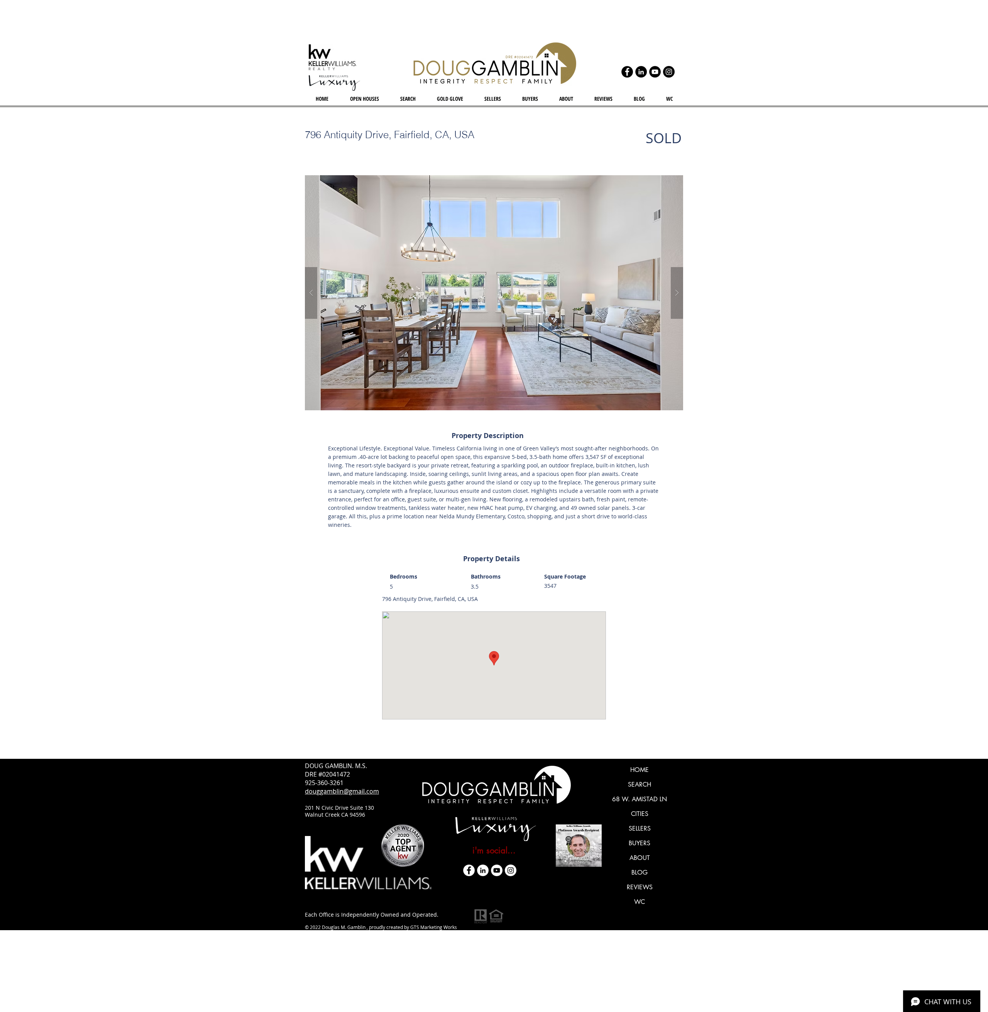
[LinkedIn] (641, 72)
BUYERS (639, 843)
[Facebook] (627, 72)
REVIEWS (640, 887)
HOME (639, 770)
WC (639, 902)
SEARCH (639, 784)
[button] (494, 292)
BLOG (639, 872)
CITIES (639, 814)
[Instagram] (669, 72)
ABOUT (639, 858)
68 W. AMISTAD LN (639, 799)
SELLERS (640, 828)
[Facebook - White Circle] (469, 870)
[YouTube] (655, 72)
